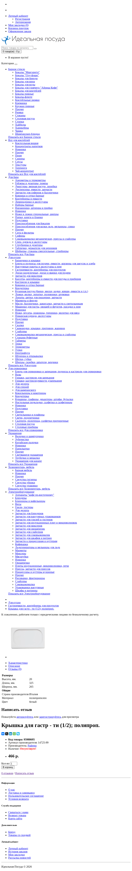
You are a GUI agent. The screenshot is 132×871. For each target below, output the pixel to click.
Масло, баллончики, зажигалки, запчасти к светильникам (49, 303)
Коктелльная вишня (26, 143)
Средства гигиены (26, 479)
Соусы (19, 161)
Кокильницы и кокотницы (30, 393)
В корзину (8, 767)
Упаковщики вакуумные (29, 587)
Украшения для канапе (28, 460)
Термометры (22, 346)
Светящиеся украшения (29, 454)
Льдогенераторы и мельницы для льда (37, 547)
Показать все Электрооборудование (29, 593)
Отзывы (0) (14, 669)
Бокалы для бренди (26, 78)
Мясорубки (21, 556)
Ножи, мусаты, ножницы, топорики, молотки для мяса (47, 312)
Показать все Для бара (21, 254)
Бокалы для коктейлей (28, 90)
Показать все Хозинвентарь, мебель (29, 488)
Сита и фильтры (24, 232)
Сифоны (20, 235)
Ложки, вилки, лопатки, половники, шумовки (42, 294)
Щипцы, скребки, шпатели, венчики (36, 362)
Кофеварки (21, 544)
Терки (18, 343)
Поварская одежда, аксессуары (33, 315)
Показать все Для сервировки (25, 430)
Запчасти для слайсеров (29, 531)
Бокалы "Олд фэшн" (27, 75)
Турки (18, 349)
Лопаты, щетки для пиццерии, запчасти (38, 297)
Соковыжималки (25, 584)
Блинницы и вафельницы (30, 501)
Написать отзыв (24, 773)
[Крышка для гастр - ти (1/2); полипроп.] (27, 657)
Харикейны (22, 127)
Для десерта (22, 383)
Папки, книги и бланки (29, 217)
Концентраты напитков (29, 146)
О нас (11, 789)
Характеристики (18, 662)
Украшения (14, 433)
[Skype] (18, 733)
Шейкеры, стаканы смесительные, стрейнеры (42, 251)
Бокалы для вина (25, 81)
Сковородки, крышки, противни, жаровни (40, 328)
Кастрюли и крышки (27, 282)
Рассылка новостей (19, 857)
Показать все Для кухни (22, 365)
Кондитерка (22, 288)
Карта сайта (15, 818)
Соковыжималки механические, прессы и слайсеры (45, 238)
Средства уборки (25, 482)
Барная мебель (23, 470)
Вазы (18, 374)
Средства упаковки (26, 485)
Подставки (21, 220)
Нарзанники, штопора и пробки (34, 208)
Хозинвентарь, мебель (21, 467)
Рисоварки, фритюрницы (30, 578)
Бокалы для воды (25, 84)
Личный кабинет (18, 848)
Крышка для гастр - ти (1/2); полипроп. (31, 608)
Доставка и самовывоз (21, 792)
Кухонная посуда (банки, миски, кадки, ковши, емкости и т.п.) (51, 291)
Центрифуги (22, 353)
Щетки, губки (23, 359)
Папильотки (22, 448)
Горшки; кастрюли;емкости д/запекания (38, 380)
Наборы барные (24, 204)
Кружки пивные (24, 106)
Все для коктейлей (19, 140)
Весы (18, 504)
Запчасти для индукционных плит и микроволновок (46, 522)
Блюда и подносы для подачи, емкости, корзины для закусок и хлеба (55, 263)
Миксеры (20, 553)
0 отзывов (7, 773)
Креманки (21, 103)
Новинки (20, 149)
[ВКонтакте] (2, 733)
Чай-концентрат (24, 171)
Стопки (19, 121)
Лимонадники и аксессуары (31, 201)
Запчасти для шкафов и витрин (33, 538)
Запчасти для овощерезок (30, 528)
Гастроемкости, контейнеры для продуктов (40, 269)
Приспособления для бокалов (32, 223)
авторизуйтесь (24, 716)
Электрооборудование (21, 491)
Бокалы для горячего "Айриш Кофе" (36, 87)
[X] (6, 733)
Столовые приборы (26, 427)
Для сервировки (17, 368)
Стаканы (20, 115)
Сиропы (20, 158)
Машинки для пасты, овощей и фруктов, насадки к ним (48, 306)
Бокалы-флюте (23, 96)
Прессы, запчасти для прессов (32, 568)
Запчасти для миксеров (28, 275)
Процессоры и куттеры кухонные (34, 572)
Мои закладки (16, 854)
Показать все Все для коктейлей (27, 174)
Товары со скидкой (19, 835)
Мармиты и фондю (26, 300)
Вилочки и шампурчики (29, 436)
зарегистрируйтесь (50, 716)
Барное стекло (16, 69)
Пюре (18, 155)
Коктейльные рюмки (27, 100)
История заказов (18, 851)
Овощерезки (22, 562)
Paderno (32, 745)
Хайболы (20, 124)
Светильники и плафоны (30, 414)
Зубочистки (22, 439)
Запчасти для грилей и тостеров (34, 519)
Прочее (19, 109)
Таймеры (20, 340)
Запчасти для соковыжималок (32, 535)
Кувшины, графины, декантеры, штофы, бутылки (44, 399)
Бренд (11, 832)
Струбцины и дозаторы (29, 245)
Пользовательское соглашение (26, 795)
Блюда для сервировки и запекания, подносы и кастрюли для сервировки (58, 371)
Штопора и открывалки (29, 356)
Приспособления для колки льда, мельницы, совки (45, 226)
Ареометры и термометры (30, 180)
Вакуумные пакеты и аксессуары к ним (38, 266)
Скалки (19, 325)
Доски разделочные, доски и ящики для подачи (43, 272)
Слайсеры (21, 331)
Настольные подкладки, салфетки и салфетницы (43, 402)
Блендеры (21, 498)
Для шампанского (25, 390)
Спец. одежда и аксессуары (31, 241)
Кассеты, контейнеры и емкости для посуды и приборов (48, 278)
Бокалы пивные (24, 93)
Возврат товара (17, 815)
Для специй (22, 386)
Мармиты (20, 550)
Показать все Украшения (22, 464)
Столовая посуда (25, 118)
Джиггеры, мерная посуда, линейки (36, 186)
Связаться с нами (18, 812)
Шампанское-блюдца (27, 133)
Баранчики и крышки (27, 260)
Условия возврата (18, 798)
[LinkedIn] (10, 733)
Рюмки (19, 112)
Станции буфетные (26, 337)
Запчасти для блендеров (29, 513)
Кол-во (5, 763)
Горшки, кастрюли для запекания (34, 377)
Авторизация (23, 22)
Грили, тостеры (24, 507)
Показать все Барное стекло (24, 137)
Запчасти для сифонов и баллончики (36, 192)
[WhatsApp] (14, 733)
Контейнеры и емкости (28, 198)
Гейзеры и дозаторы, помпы (31, 183)
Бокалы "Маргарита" (27, 72)
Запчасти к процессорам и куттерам (36, 541)
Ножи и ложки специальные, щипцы (37, 214)
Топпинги (21, 167)
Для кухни (14, 257)
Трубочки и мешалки (27, 457)
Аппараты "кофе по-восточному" (34, 494)
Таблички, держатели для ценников (36, 248)
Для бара (13, 177)
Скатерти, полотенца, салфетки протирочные (42, 420)
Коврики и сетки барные (29, 195)
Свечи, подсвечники (27, 417)
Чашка (19, 130)
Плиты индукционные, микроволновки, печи (42, 565)
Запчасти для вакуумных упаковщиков (38, 516)
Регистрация (22, 18)
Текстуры (20, 164)
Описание (14, 665)
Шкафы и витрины (26, 590)
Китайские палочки (26, 442)
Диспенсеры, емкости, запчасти (33, 189)
